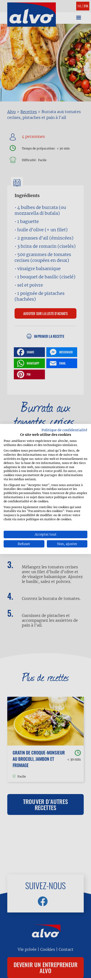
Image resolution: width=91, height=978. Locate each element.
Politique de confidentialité (64, 430)
